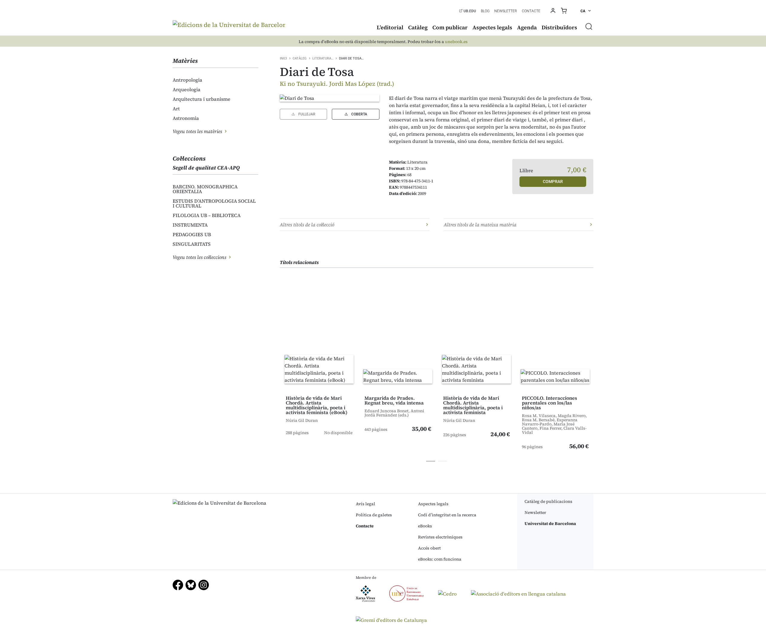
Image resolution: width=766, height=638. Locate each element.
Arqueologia (186, 89)
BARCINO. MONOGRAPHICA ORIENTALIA (205, 189)
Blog (485, 11)
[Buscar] (588, 26)
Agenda (527, 27)
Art (176, 108)
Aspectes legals (492, 27)
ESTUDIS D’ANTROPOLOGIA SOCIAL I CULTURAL (214, 203)
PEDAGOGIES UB (192, 234)
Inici (283, 58)
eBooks (425, 526)
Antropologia (187, 79)
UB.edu (469, 11)
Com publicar (450, 27)
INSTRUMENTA (190, 224)
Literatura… (322, 58)
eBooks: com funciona (439, 559)
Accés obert (429, 548)
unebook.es (456, 41)
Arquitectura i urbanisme (201, 99)
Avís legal (365, 504)
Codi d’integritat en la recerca (447, 515)
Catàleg (418, 27)
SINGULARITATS (192, 244)
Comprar (553, 181)
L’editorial (390, 27)
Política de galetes (374, 515)
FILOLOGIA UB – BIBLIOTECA (207, 215)
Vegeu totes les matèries (198, 131)
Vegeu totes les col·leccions (200, 257)
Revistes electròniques (440, 537)
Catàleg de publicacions (548, 501)
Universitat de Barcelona (550, 523)
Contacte (531, 11)
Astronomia (186, 118)
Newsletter (505, 11)
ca (583, 11)
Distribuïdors (559, 27)
